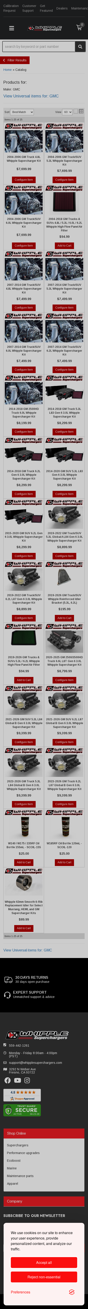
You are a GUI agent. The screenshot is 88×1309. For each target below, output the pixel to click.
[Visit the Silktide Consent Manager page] (71, 1292)
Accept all (44, 1262)
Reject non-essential (44, 1276)
